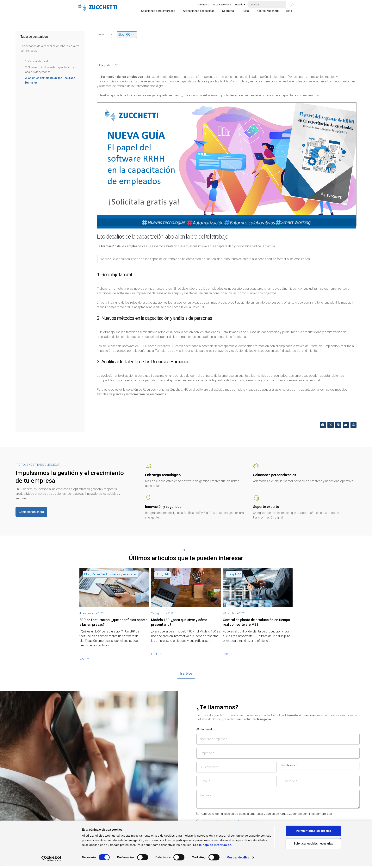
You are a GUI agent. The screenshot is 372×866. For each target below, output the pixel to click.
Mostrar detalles (238, 857)
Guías (245, 11)
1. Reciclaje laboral (36, 61)
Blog (289, 11)
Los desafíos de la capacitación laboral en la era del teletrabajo (50, 48)
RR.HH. (130, 34)
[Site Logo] (97, 7)
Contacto (203, 4)
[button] (323, 425)
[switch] (142, 857)
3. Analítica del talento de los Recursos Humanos (50, 80)
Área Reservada (222, 4)
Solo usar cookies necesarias (313, 843)
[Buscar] (289, 4)
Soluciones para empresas (158, 11)
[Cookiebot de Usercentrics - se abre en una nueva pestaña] (51, 858)
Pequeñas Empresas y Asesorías (114, 574)
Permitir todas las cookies (313, 830)
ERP (166, 574)
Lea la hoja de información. (212, 844)
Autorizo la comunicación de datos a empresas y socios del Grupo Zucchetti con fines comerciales (266, 814)
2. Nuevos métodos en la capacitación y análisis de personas (49, 70)
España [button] (239, 4)
